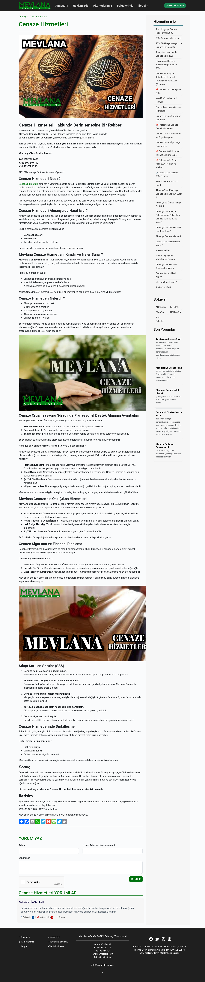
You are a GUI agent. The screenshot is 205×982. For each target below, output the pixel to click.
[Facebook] (151, 940)
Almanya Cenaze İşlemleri (168, 236)
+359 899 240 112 (102, 947)
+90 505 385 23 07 (102, 957)
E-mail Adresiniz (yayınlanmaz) (99, 845)
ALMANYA (161, 307)
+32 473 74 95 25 (102, 951)
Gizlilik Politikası (56, 946)
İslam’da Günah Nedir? (166, 282)
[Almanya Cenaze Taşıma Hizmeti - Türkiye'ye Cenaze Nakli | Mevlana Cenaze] (35, 5)
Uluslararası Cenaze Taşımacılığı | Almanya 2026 (166, 64)
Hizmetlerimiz (102, 5)
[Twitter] (157, 940)
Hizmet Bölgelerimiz (58, 942)
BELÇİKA (174, 307)
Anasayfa (62, 5)
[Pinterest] (169, 940)
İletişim (143, 5)
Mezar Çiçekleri (163, 250)
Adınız (22, 845)
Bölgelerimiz (125, 5)
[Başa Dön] (102, 972)
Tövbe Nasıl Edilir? (164, 287)
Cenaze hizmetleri (28, 183)
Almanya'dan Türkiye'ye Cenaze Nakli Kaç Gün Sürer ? (169, 194)
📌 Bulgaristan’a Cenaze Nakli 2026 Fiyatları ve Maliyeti (167, 164)
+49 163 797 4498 (102, 944)
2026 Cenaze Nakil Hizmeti (168, 38)
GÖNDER (136, 879)
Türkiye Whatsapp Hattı (102, 954)
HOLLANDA (175, 312)
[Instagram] (163, 940)
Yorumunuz (24, 858)
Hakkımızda (81, 5)
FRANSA (160, 312)
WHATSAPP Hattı (175, 5)
